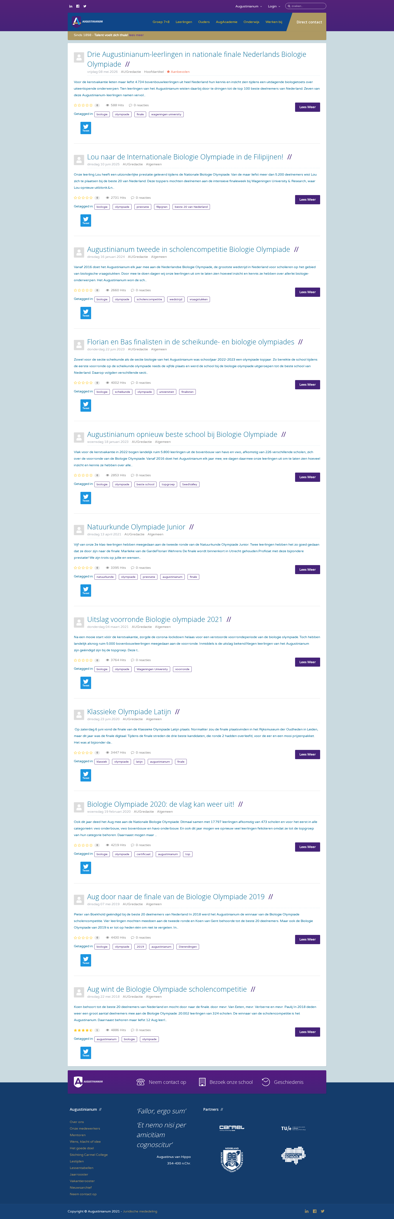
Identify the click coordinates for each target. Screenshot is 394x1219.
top (187, 854)
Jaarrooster (79, 1174)
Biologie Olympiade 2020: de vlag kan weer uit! (160, 804)
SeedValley (189, 484)
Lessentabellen (81, 1168)
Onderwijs (251, 22)
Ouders (204, 22)
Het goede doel (82, 1148)
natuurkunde (105, 577)
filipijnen (161, 207)
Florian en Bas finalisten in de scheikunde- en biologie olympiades (190, 341)
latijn (139, 761)
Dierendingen (188, 946)
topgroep (168, 484)
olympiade (122, 114)
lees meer (136, 35)
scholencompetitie (149, 299)
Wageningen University (152, 669)
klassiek (102, 761)
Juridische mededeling (140, 1211)
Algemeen (154, 164)
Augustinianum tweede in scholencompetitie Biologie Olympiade (188, 249)
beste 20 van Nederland (191, 207)
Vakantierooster (82, 1181)
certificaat (144, 854)
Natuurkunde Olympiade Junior (136, 526)
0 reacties (140, 105)
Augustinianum (247, 6)
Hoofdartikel (154, 71)
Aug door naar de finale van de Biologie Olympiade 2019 (176, 896)
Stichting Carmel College (89, 1155)
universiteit (166, 392)
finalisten (187, 392)
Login (272, 6)
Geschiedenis (289, 1081)
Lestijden (77, 1161)
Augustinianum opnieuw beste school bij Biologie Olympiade (182, 434)
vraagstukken (199, 299)
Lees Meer (307, 107)
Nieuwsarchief (81, 1188)
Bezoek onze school (231, 1081)
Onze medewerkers (85, 1128)
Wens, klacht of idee (85, 1142)
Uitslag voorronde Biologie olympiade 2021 (155, 619)
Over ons (77, 1122)
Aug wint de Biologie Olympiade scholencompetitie (167, 989)
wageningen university (166, 114)
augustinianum (172, 577)
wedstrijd (176, 299)
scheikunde (122, 392)
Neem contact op (167, 1081)
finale (140, 114)
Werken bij (274, 22)
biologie (102, 114)
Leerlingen (184, 22)
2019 (140, 946)
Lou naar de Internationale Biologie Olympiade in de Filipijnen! (185, 156)
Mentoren (78, 1135)
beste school (145, 484)
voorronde (182, 669)
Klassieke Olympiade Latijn (129, 711)
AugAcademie (226, 22)
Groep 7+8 (161, 22)
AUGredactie (131, 72)
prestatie (143, 207)
